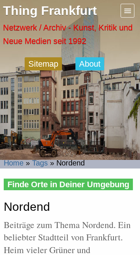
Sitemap (43, 64)
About (89, 64)
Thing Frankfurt (50, 11)
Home (14, 163)
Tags (40, 163)
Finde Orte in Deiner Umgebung (68, 184)
